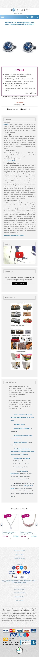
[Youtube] (17, 568)
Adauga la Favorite (13, 109)
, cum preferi (22, 458)
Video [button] (7, 244)
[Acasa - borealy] (19, 11)
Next (36, 48)
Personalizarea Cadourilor (22, 428)
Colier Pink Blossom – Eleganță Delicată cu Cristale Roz (28, 533)
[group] (20, 46)
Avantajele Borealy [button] (10, 382)
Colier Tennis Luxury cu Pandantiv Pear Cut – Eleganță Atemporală (8, 533)
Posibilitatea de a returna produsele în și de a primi (22, 451)
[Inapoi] (1, 23)
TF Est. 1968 (11, 161)
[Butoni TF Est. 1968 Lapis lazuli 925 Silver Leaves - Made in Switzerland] (20, 46)
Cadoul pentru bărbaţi (8, 96)
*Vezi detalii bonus (30, 93)
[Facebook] (14, 568)
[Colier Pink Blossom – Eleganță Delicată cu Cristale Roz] (28, 522)
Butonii (6, 124)
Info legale (19, 554)
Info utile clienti (19, 550)
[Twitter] (21, 568)
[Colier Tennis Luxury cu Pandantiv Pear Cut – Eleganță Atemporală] (10, 522)
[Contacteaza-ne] (27, 17)
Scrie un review (19, 284)
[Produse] (2, 17)
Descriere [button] (8, 119)
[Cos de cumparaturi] (32, 17)
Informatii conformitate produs (14, 235)
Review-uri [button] (9, 271)
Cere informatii (26, 109)
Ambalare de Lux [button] (10, 298)
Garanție (20, 442)
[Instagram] (25, 568)
